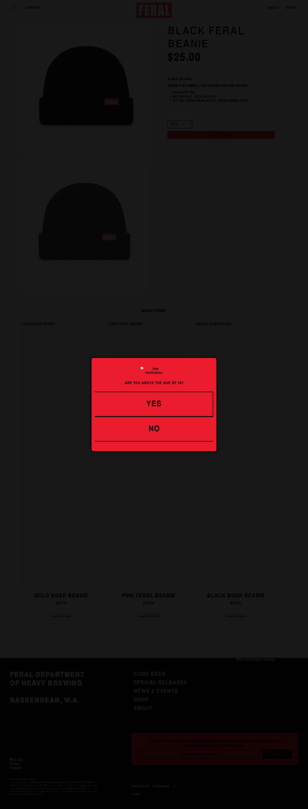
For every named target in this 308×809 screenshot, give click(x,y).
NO (154, 429)
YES (153, 404)
